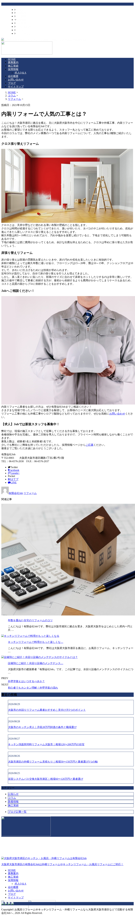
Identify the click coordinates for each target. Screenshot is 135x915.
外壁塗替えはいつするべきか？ (26, 681)
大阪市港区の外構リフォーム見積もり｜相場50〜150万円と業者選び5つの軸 (53, 761)
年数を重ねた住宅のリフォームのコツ (30, 620)
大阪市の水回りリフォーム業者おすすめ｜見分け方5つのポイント (47, 709)
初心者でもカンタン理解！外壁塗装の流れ (33, 687)
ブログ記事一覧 (17, 811)
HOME (19, 9)
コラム (12, 797)
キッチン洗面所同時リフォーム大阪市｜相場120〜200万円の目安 (46, 744)
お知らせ (13, 794)
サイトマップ (23, 33)
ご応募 (90, 444)
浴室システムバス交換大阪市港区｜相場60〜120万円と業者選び (45, 778)
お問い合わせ (23, 26)
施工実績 (20, 16)
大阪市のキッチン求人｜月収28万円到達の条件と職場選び (42, 727)
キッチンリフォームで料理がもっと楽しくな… (35, 642)
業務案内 (20, 12)
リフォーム (14, 99)
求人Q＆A (20, 72)
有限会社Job (16, 493)
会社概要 (20, 23)
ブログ (19, 30)
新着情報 (13, 801)
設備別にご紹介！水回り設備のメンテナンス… (35, 663)
